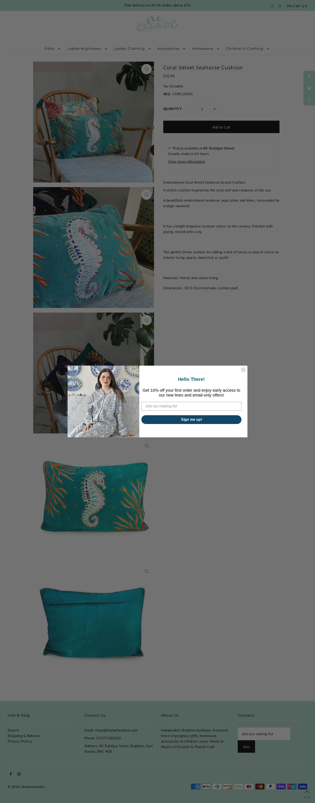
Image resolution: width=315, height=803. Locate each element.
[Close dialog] (243, 369)
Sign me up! (191, 419)
